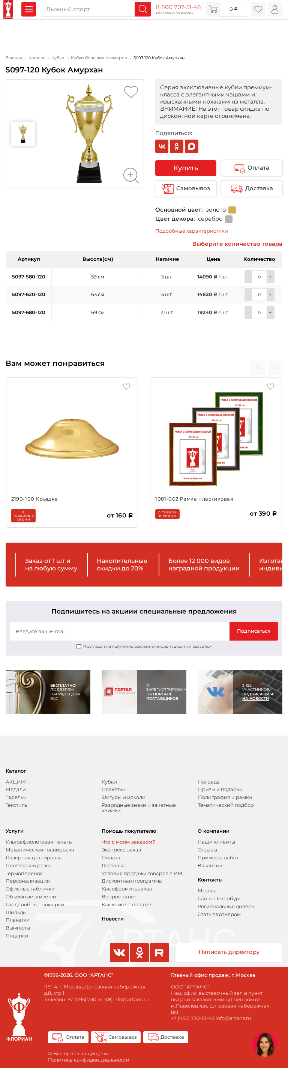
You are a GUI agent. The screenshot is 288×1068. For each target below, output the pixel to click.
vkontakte (118, 961)
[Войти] (275, 9)
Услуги (15, 831)
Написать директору (229, 952)
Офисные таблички (30, 889)
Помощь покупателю (129, 831)
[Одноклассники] (176, 146)
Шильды (16, 912)
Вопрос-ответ (119, 897)
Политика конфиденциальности (88, 1060)
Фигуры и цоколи (124, 797)
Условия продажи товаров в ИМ (142, 873)
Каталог (16, 771)
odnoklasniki (138, 961)
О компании (214, 831)
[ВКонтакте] (162, 146)
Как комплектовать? (127, 904)
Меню (28, 9)
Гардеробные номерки (35, 904)
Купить (185, 168)
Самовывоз (193, 188)
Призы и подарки (220, 789)
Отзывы (207, 850)
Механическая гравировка (40, 850)
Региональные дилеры (226, 906)
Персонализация (28, 881)
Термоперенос (24, 873)
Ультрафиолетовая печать (39, 842)
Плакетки (114, 789)
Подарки (17, 936)
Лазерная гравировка (34, 857)
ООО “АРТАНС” (190, 987)
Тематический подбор (226, 805)
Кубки (109, 782)
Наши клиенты (216, 842)
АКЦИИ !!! (18, 782)
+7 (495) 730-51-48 (89, 999)
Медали (16, 789)
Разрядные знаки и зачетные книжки (139, 807)
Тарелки (16, 797)
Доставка (259, 188)
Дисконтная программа (132, 881)
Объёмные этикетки (31, 897)
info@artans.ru (131, 999)
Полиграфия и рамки (225, 797)
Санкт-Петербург (220, 898)
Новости (113, 919)
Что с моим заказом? (128, 842)
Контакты (210, 880)
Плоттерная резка (29, 865)
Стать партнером (219, 914)
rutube (159, 961)
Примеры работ (218, 857)
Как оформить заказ (127, 889)
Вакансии (210, 865)
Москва (207, 890)
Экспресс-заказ (121, 850)
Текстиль (16, 805)
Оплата (258, 167)
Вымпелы (18, 928)
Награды (209, 782)
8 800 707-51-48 (178, 7)
